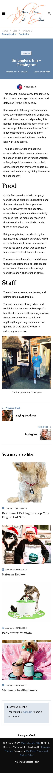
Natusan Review (13, 574)
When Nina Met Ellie (30, 743)
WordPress (31, 751)
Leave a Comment (42, 72)
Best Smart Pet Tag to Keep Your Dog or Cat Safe (26, 515)
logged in (27, 712)
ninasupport (30, 87)
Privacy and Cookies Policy (26, 762)
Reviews (26, 53)
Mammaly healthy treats (19, 690)
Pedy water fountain (17, 633)
